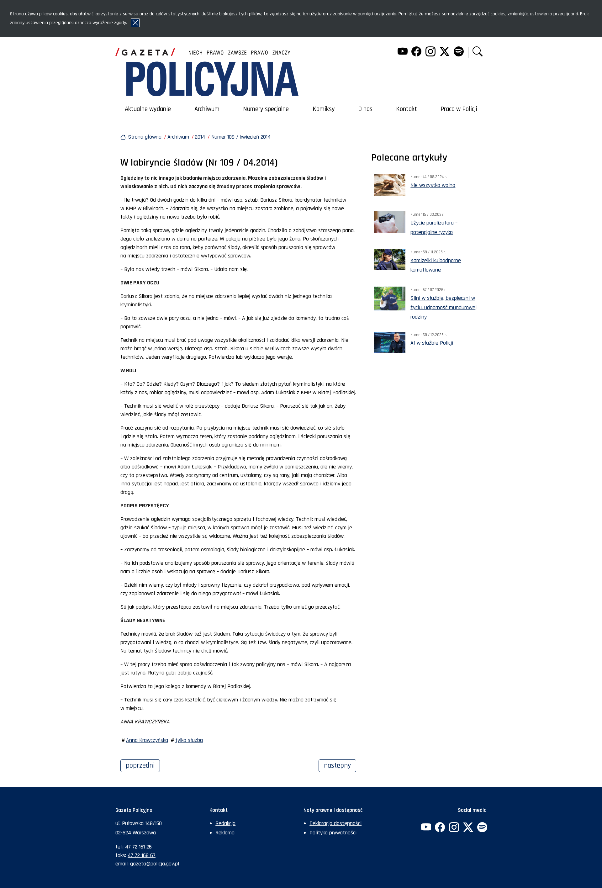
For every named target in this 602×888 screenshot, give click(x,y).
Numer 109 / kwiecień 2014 (241, 136)
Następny (340, 765)
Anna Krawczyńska (147, 740)
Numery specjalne (266, 109)
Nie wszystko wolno (432, 185)
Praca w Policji (459, 109)
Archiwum (206, 109)
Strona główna (144, 136)
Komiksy (324, 109)
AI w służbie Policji (431, 342)
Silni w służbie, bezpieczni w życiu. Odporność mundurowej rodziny (443, 307)
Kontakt (406, 109)
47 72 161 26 (138, 846)
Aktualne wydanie (148, 109)
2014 (200, 136)
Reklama (225, 832)
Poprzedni (143, 765)
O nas (365, 109)
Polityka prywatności (332, 832)
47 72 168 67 (142, 855)
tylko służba (189, 740)
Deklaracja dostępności (335, 823)
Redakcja (225, 823)
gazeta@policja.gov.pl (154, 863)
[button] (477, 52)
